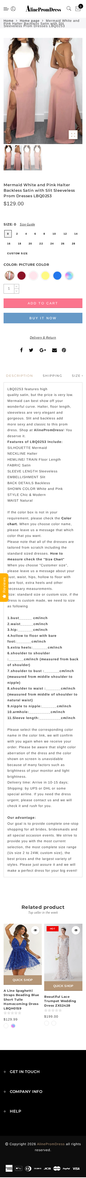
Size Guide (27, 224)
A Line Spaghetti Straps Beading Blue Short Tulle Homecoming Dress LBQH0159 (21, 999)
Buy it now (43, 318)
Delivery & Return (43, 337)
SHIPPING (52, 375)
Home (9, 21)
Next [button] (68, 94)
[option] (43, 91)
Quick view (35, 930)
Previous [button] (12, 94)
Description (19, 375)
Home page (30, 21)
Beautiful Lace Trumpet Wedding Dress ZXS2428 (60, 1001)
